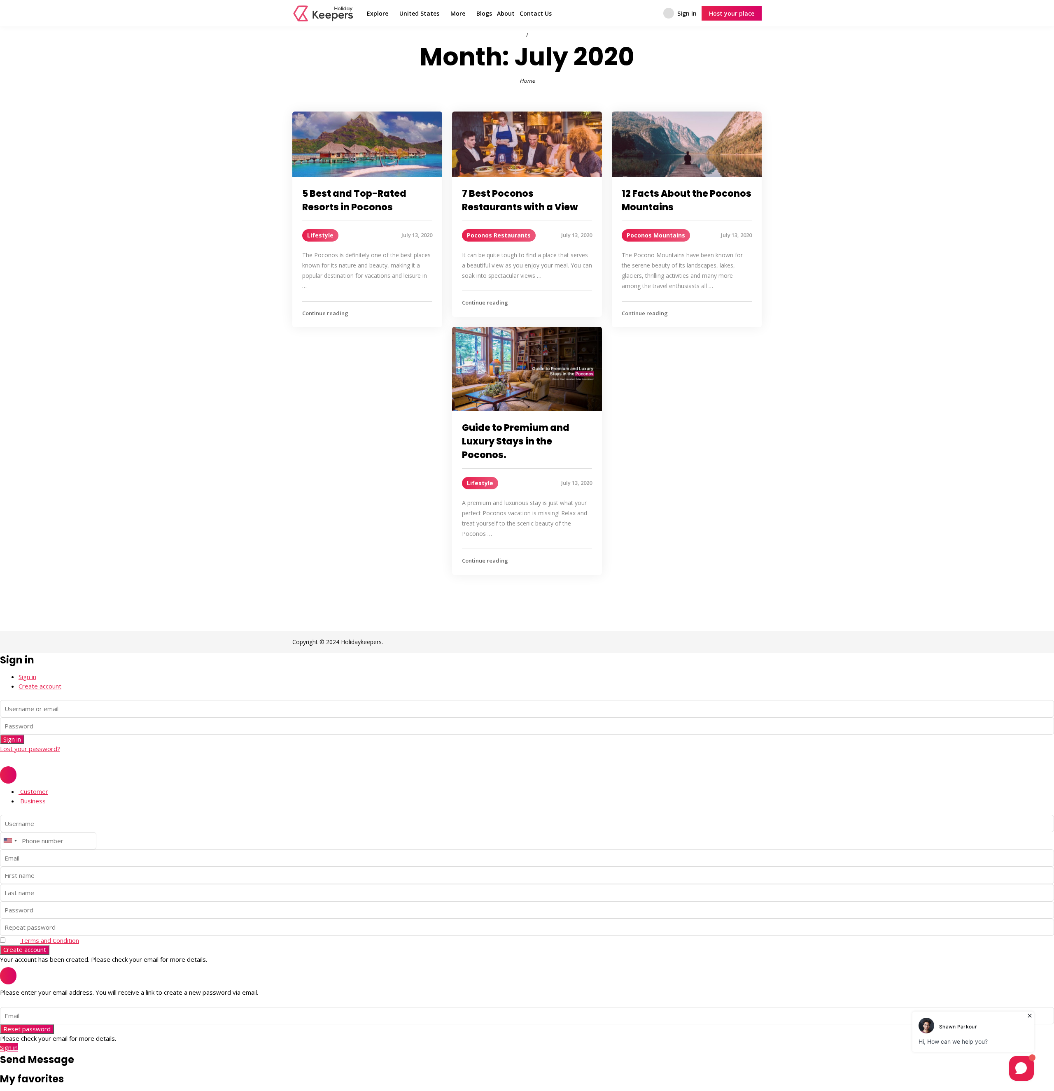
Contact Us (536, 13)
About (506, 13)
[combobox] (9, 841)
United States (419, 13)
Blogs (484, 13)
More (457, 13)
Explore (377, 13)
